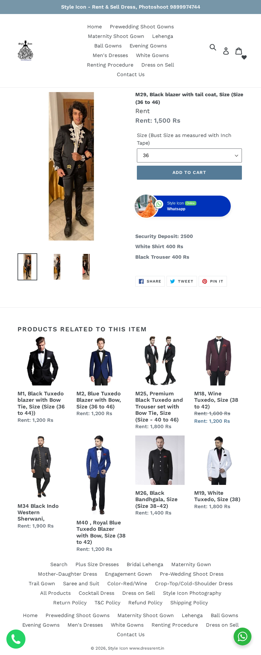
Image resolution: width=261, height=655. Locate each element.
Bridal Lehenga (145, 564)
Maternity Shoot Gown (116, 36)
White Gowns (152, 55)
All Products (55, 593)
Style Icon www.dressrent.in (136, 648)
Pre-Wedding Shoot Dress (191, 574)
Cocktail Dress (96, 593)
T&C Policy (107, 603)
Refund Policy (145, 603)
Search (58, 564)
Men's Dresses (110, 55)
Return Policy (70, 603)
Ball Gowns (108, 46)
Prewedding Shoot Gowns (142, 27)
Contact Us (131, 74)
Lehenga (162, 36)
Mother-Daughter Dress (67, 574)
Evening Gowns (148, 46)
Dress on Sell (157, 65)
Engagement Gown (128, 574)
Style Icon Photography (192, 593)
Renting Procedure (110, 65)
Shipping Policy (189, 603)
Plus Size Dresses (97, 564)
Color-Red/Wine (127, 583)
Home (94, 27)
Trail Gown (42, 583)
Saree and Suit (81, 583)
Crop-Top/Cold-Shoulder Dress (194, 583)
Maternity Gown (191, 564)
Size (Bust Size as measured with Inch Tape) (184, 139)
